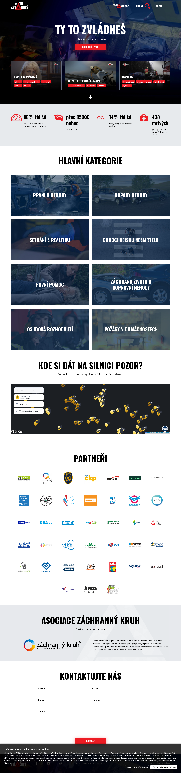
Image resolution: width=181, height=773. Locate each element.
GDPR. (7, 758)
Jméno (41, 688)
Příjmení (96, 688)
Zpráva (41, 711)
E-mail (41, 700)
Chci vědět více (90, 47)
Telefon (96, 700)
